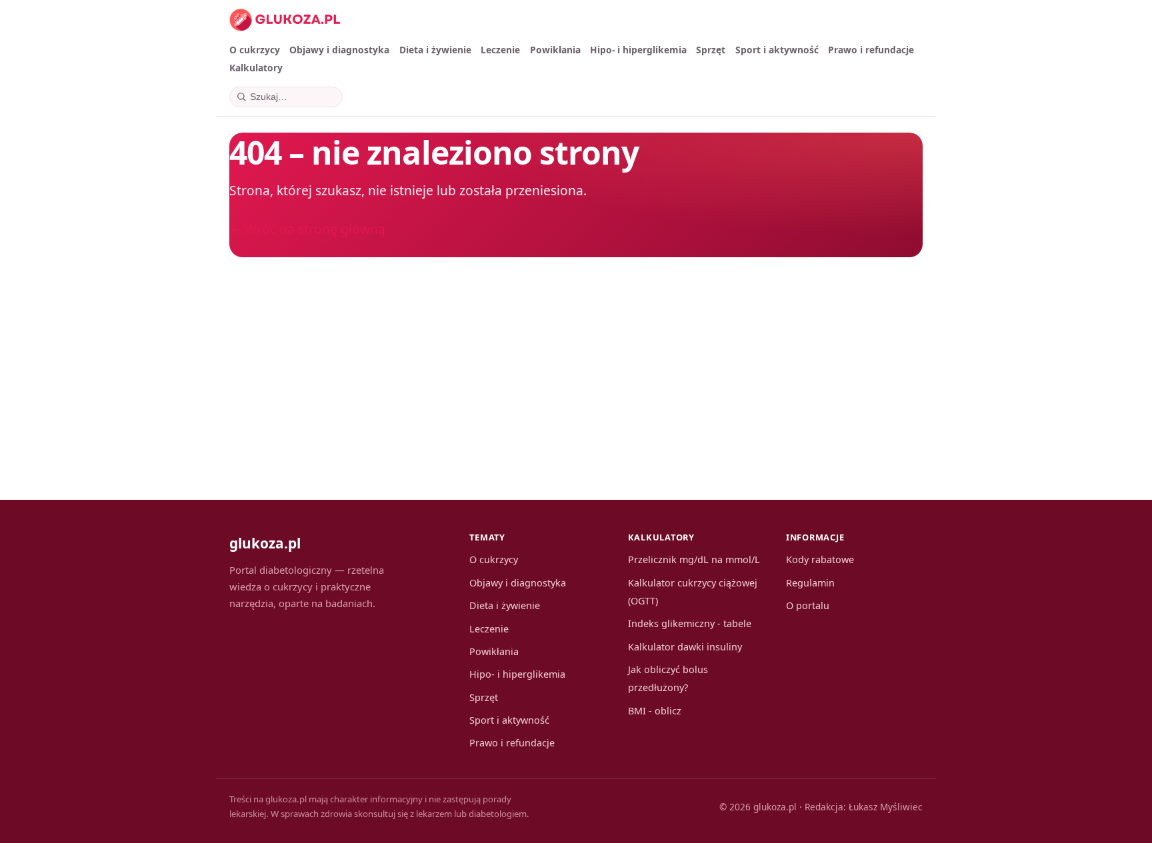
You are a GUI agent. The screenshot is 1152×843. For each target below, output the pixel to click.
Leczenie (500, 49)
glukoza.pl (265, 543)
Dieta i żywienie (435, 49)
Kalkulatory (256, 67)
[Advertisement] (629, 364)
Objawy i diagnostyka (339, 49)
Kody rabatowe (820, 559)
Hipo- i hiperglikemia (638, 49)
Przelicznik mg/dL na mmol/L (694, 559)
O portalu (807, 605)
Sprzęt (710, 49)
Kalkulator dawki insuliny (685, 646)
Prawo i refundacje (871, 49)
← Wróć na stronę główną (307, 229)
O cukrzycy (254, 49)
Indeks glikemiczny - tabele (689, 623)
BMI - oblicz (654, 710)
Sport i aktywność (777, 49)
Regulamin (810, 582)
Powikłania (555, 49)
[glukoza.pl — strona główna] (285, 20)
